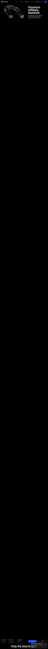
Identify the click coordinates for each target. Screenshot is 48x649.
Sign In (42, 641)
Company (37, 1)
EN (42, 1)
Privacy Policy (39, 645)
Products (27, 1)
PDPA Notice (42, 645)
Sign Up (45, 1)
